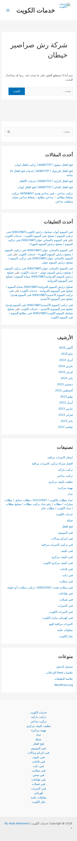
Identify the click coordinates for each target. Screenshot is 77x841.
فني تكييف (67, 550)
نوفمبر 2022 (65, 426)
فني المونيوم (65, 532)
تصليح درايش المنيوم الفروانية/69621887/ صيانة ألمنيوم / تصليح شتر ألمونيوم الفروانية (39, 276)
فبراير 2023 (65, 414)
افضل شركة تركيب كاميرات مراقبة (52, 463)
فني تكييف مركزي (62, 557)
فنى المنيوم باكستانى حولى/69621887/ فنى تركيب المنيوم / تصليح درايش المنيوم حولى (40, 258)
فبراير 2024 (65, 372)
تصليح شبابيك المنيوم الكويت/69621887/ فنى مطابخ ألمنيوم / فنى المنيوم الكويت (40, 313)
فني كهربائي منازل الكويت (57, 617)
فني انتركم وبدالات (62, 538)
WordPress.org (63, 685)
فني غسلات (66, 599)
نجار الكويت (66, 636)
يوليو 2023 (66, 396)
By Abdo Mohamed (17, 823)
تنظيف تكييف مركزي (61, 481)
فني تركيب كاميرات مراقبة (57, 544)
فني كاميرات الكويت (61, 611)
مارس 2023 (65, 408)
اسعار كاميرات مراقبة (60, 457)
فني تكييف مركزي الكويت (58, 562)
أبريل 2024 (66, 359)
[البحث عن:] (49, 91)
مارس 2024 (65, 366)
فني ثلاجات (66, 569)
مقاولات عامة (65, 630)
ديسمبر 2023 (65, 384)
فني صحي (38, 775)
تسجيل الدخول (64, 666)
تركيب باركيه (65, 469)
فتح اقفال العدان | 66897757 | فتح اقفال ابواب (45, 187)
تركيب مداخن (65, 475)
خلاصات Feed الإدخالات (59, 672)
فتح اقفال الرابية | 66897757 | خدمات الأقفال (46, 181)
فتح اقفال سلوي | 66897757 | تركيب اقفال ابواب (44, 164)
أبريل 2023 (66, 402)
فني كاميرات (65, 605)
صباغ (70, 520)
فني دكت (67, 575)
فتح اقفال (67, 526)
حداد (70, 494)
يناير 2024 (67, 378)
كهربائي (38, 792)
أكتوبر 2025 (66, 347)
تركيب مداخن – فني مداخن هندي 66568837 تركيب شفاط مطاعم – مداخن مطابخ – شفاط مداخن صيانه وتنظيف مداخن (42, 197)
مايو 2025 (67, 353)
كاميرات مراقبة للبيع (61, 624)
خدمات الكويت (35, 10)
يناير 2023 (67, 420)
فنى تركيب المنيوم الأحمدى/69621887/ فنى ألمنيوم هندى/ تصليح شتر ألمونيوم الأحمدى (41, 294)
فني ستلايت (66, 581)
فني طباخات (66, 593)
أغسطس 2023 (64, 390)
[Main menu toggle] (8, 10)
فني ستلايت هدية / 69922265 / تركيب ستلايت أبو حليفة (40, 587)
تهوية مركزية (65, 487)
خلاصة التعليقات (63, 678)
